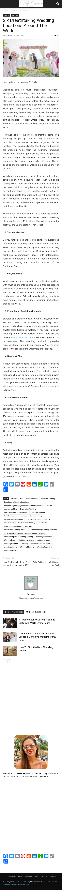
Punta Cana (42, 523)
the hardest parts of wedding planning (18, 536)
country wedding (10, 509)
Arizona (14, 498)
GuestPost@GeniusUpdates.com (16, 884)
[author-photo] (31, 590)
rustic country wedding (13, 526)
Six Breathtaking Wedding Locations (43, 530)
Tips (36, 876)
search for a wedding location (15, 530)
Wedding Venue (10, 550)
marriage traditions (34, 519)
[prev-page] (4, 661)
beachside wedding (48, 498)
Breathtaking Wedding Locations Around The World (23, 505)
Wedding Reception (44, 547)
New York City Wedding (26, 523)
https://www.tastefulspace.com (31, 598)
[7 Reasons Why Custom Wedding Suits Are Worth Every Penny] (10, 623)
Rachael (8, 36)
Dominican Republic (38, 512)
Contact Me (11, 876)
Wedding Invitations (26, 540)
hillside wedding (10, 516)
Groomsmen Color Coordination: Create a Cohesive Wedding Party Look (37, 636)
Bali (21, 498)
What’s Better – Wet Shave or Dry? (46, 564)
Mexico (47, 519)
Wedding (23, 10)
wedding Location (43, 540)
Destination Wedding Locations (16, 512)
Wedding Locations (11, 543)
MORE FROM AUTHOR (36, 612)
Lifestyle (14, 10)
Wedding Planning (27, 547)
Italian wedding (36, 516)
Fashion (52, 876)
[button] (5, 4)
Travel (20, 876)
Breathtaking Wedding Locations (16, 502)
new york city (9, 523)
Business (43, 876)
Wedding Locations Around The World (36, 543)
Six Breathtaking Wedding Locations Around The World (25, 533)
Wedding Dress (9, 540)
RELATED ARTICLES (14, 612)
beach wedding (31, 498)
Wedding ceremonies (44, 536)
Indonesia (23, 516)
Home (5, 10)
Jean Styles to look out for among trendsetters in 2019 (16, 564)
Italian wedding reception (13, 519)
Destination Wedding (28, 509)
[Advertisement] (31, 699)
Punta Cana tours (20, 337)
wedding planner (10, 547)
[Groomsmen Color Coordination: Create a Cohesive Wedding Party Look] (10, 637)
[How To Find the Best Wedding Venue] (10, 651)
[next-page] (9, 661)
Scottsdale (28, 526)
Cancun (49, 505)
